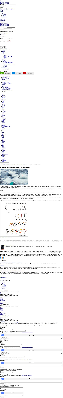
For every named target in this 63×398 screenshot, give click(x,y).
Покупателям (4, 14)
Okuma (3, 128)
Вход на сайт (2, 2)
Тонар (3, 161)
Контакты (3, 67)
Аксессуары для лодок (5, 86)
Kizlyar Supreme (4, 114)
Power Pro (3, 134)
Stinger (3, 144)
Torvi (3, 149)
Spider (3, 143)
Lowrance (3, 118)
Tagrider (3, 148)
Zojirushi (3, 153)
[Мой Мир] (3, 257)
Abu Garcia (4, 93)
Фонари (3, 84)
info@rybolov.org (5, 305)
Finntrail (3, 104)
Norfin (3, 127)
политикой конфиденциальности (27, 332)
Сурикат (3, 158)
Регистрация (7, 2)
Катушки (3, 79)
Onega (3, 129)
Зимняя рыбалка (4, 77)
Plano (3, 132)
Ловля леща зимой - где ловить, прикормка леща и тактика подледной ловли (12, 270)
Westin (3, 152)
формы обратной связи (48, 325)
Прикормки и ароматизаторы (6, 83)
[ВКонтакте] (0, 257)
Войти (1, 29)
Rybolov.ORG (2, 164)
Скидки (3, 13)
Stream (3, 145)
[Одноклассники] (2, 257)
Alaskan (3, 95)
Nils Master (4, 124)
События (5, 65)
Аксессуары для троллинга (6, 88)
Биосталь (3, 155)
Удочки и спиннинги (5, 78)
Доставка (5, 54)
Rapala (3, 136)
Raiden (3, 135)
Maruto (3, 121)
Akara (3, 94)
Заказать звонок (2, 20)
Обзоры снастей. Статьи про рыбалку (10, 64)
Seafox (3, 140)
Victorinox (3, 150)
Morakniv (3, 123)
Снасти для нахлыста (5, 87)
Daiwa (3, 101)
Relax (3, 137)
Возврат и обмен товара (8, 56)
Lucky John (4, 119)
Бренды (5, 58)
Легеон (3, 156)
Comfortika (4, 99)
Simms (3, 142)
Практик (3, 157)
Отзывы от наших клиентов (8, 62)
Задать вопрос (2, 19)
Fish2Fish (3, 105)
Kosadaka (3, 115)
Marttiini (3, 120)
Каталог (3, 51)
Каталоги (5, 57)
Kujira (3, 116)
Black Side (3, 96)
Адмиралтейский (5, 154)
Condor (3, 100)
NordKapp (3, 125)
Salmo (3, 138)
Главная (3, 50)
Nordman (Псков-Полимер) (6, 126)
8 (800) (3, 33)
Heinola (3, 109)
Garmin (3, 107)
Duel (3, 102)
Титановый (4, 160)
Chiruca (3, 97)
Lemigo (3, 117)
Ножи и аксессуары (5, 80)
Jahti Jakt (3, 112)
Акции (3, 52)
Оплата (5, 55)
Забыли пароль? (2, 28)
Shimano (3, 141)
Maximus (3, 122)
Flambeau (3, 106)
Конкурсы (5, 66)
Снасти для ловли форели (6, 76)
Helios (3, 110)
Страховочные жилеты (5, 85)
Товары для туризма (5, 82)
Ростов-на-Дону (6, 69)
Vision (3, 151)
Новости (3, 16)
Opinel (3, 130)
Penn (3, 131)
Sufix (3, 146)
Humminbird (4, 111)
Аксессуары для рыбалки (6, 89)
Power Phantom (4, 133)
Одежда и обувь (4, 81)
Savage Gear (4, 139)
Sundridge (3, 147)
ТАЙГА (3, 159)
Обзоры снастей (4, 61)
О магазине (4, 15)
